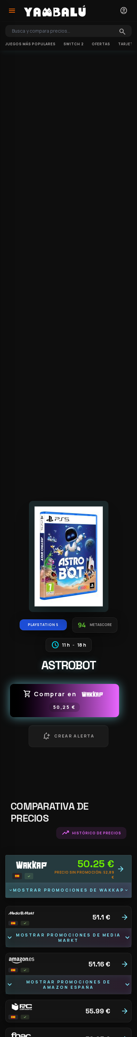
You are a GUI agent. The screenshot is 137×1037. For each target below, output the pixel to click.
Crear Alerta (68, 736)
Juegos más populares (30, 44)
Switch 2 (74, 44)
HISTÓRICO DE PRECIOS (91, 833)
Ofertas (101, 44)
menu (12, 10)
